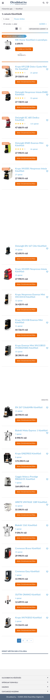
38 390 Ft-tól (21, 355)
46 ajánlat (34, 149)
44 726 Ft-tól (21, 330)
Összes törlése (19, 19)
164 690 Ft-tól (22, 487)
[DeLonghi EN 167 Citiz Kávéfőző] (8, 251)
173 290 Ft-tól (22, 461)
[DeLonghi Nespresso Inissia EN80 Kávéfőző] (8, 97)
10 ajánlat (18, 352)
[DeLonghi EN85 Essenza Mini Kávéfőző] (8, 148)
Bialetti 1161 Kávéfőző (26, 525)
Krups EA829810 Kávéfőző (28, 454)
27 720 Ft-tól (21, 102)
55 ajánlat (34, 98)
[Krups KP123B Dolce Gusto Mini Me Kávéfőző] (8, 72)
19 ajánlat (18, 250)
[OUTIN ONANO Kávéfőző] (8, 599)
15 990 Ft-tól (21, 579)
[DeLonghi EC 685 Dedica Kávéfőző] (8, 123)
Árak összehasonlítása (26, 82)
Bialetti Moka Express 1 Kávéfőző (31, 431)
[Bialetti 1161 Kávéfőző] (8, 530)
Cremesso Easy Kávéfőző (27, 571)
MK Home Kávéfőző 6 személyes (31, 40)
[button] (46, 3)
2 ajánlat (18, 621)
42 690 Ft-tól (21, 254)
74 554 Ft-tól (21, 625)
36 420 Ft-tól (21, 305)
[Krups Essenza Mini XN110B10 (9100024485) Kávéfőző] (8, 350)
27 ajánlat (18, 175)
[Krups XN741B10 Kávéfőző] (8, 622)
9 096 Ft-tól (21, 533)
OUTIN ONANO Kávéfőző (28, 595)
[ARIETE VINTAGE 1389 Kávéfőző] (8, 507)
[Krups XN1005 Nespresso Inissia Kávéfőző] (8, 274)
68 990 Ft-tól (21, 415)
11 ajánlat (18, 326)
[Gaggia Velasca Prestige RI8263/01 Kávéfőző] (8, 481)
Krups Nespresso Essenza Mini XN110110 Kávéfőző (30, 296)
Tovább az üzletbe (24, 49)
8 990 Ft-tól (21, 438)
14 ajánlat (18, 411)
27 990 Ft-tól (21, 153)
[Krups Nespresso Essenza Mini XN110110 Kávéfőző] (8, 299)
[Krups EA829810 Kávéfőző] (8, 458)
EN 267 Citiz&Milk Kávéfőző (28, 407)
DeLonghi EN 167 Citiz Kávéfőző (30, 246)
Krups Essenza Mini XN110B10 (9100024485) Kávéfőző (30, 347)
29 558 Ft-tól (21, 77)
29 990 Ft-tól (21, 556)
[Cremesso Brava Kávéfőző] (8, 553)
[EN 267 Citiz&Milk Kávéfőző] (8, 412)
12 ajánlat (18, 301)
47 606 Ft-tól (21, 128)
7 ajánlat (18, 434)
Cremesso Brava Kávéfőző (28, 548)
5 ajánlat (18, 529)
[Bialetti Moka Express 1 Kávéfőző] (8, 435)
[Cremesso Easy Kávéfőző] (8, 576)
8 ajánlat (18, 457)
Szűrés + (43, 24)
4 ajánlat (18, 598)
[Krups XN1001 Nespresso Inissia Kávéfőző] (8, 173)
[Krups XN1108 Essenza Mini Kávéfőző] (8, 325)
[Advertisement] (25, 216)
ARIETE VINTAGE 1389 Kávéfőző (31, 502)
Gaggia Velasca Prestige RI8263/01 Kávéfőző (26, 478)
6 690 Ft (19, 44)
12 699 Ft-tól (21, 602)
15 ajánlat (18, 275)
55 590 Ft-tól (21, 510)
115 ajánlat (34, 124)
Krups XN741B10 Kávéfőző (28, 618)
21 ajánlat (34, 73)
